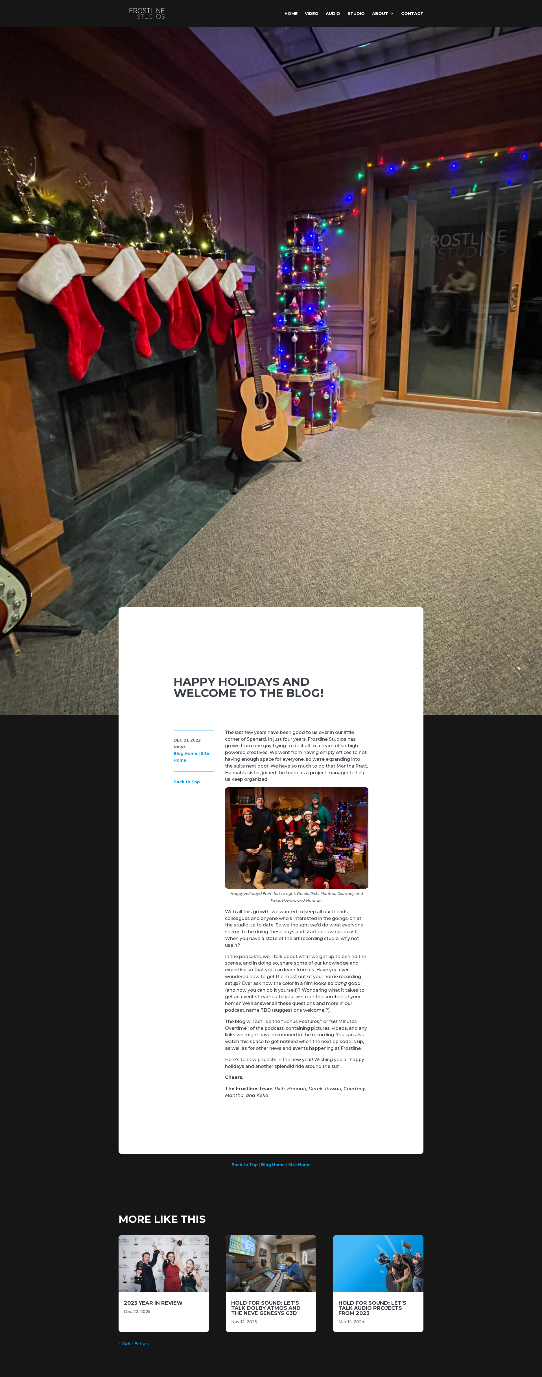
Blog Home (185, 753)
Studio (356, 14)
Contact (412, 14)
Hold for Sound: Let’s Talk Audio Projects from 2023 (372, 1308)
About (380, 14)
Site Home (299, 1164)
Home (291, 14)
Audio (333, 14)
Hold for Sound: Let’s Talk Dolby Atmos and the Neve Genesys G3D (266, 1308)
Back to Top (187, 781)
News (179, 746)
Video (311, 14)
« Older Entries (134, 1343)
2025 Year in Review (153, 1303)
